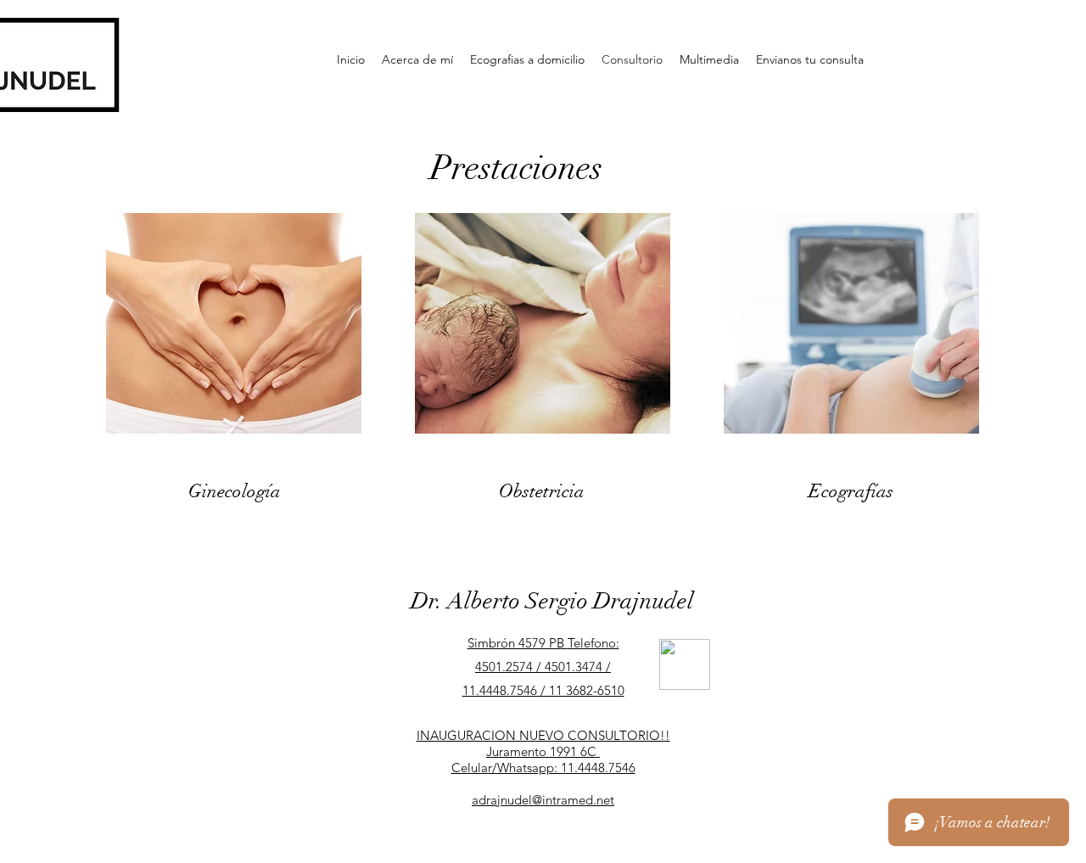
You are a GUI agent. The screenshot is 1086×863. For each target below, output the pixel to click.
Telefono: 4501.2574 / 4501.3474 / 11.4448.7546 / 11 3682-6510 (543, 666)
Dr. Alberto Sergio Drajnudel (552, 601)
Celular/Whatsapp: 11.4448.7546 (543, 767)
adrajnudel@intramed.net (543, 800)
